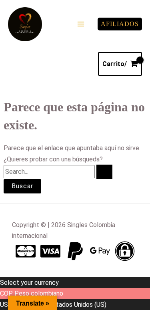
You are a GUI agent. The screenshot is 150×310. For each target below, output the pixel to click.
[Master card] (26, 251)
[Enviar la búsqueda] (104, 172)
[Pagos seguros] (125, 251)
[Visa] (50, 251)
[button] (120, 24)
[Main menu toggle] (81, 24)
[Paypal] (75, 251)
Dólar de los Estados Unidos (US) (60, 304)
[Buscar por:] (58, 171)
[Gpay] (100, 251)
